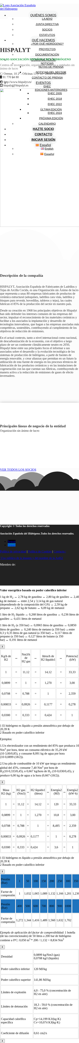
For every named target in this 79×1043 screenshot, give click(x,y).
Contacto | (60, 551)
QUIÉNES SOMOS (43, 15)
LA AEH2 (47, 18)
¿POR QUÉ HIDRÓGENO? (47, 43)
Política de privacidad (13, 551)
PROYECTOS (47, 49)
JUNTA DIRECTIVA (47, 24)
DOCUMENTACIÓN (47, 54)
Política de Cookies (40, 551)
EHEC (47, 86)
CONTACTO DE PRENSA (47, 77)
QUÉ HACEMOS (43, 40)
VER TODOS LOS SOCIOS (18, 469)
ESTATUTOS (47, 34)
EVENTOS (43, 83)
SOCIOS (47, 29)
